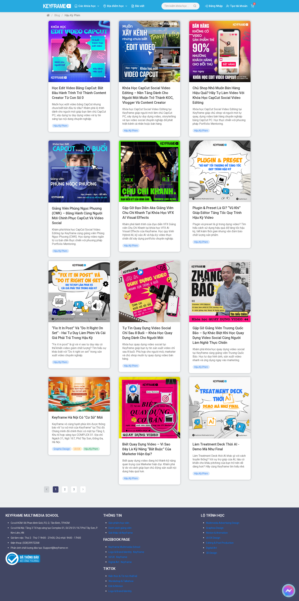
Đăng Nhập (216, 6)
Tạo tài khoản (238, 6)
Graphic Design (62, 449)
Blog (57, 15)
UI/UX (77, 449)
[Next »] (83, 489)
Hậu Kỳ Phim (60, 125)
